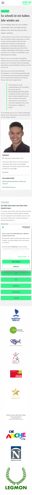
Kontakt (16, 298)
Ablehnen (16, 266)
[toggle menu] (3, 3)
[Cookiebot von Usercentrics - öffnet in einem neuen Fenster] (22, 227)
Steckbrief (5, 172)
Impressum (16, 286)
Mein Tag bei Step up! (9, 187)
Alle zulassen (16, 261)
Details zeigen (22, 256)
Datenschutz (16, 292)
